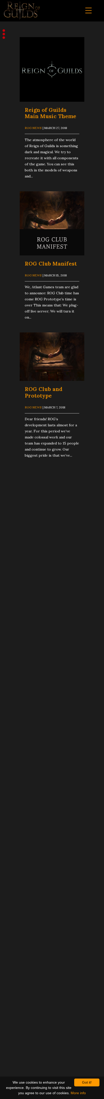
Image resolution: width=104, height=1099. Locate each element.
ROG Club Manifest (51, 263)
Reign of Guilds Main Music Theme (50, 113)
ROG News (33, 128)
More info (78, 1093)
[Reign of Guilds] (22, 11)
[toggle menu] (88, 10)
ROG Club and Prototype (43, 392)
